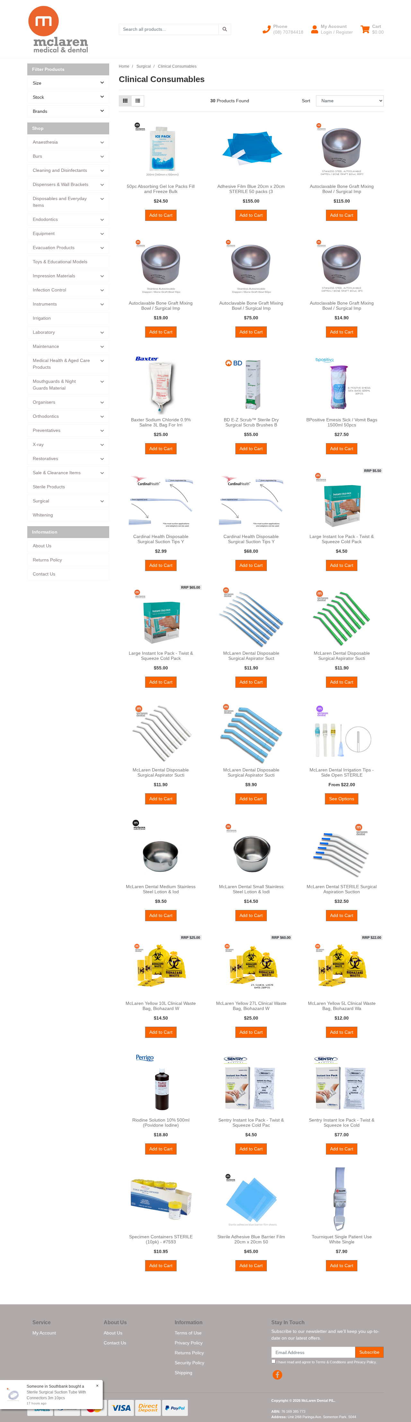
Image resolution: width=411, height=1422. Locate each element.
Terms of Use (188, 1332)
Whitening (43, 514)
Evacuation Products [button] (53, 247)
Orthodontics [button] (46, 416)
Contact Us (44, 573)
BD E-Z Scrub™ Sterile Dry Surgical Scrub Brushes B (251, 422)
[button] (283, 29)
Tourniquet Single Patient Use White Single (342, 1239)
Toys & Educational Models (60, 261)
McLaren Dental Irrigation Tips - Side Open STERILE (342, 772)
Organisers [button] (44, 402)
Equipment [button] (44, 233)
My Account (44, 1332)
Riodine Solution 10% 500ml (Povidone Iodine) (160, 1122)
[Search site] (224, 29)
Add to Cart (160, 215)
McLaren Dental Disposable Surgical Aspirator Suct (251, 656)
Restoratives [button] (45, 458)
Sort (306, 100)
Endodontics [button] (45, 219)
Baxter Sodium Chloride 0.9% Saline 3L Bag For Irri (161, 422)
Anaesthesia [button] (45, 142)
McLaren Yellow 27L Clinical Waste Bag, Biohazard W (251, 1006)
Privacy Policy (189, 1342)
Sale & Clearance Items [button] (57, 472)
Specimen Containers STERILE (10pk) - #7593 (161, 1239)
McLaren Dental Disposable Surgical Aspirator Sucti (342, 656)
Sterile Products (49, 486)
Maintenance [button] (46, 346)
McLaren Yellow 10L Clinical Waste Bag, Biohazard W (161, 1006)
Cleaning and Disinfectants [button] (60, 170)
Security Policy (189, 1362)
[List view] (137, 100)
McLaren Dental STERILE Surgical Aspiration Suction (342, 889)
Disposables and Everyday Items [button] (60, 202)
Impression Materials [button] (54, 275)
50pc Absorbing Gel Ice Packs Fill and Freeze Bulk (161, 189)
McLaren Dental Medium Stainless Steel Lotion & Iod (161, 889)
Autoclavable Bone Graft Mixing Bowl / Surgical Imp (342, 189)
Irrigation (42, 318)
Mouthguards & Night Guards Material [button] (54, 385)
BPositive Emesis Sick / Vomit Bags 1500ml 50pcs (341, 422)
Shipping (183, 1372)
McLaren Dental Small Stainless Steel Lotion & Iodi (251, 889)
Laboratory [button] (44, 332)
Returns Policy (47, 559)
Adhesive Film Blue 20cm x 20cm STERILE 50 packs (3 (251, 189)
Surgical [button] (41, 500)
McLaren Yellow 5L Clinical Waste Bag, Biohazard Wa (342, 1006)
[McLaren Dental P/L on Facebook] (277, 1375)
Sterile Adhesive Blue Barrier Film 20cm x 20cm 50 (251, 1239)
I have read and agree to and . (326, 1362)
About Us (42, 545)
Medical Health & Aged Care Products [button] (61, 364)
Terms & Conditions (331, 1362)
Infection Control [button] (49, 289)
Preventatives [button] (46, 430)
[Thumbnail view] (125, 100)
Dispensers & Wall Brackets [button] (60, 184)
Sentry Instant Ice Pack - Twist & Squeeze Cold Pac (251, 1122)
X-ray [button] (38, 444)
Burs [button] (37, 156)
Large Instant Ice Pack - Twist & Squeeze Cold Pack (342, 539)
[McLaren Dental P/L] (58, 28)
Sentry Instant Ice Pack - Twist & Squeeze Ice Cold (341, 1122)
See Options (341, 798)
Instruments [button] (45, 304)
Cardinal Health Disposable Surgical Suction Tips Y (160, 539)
